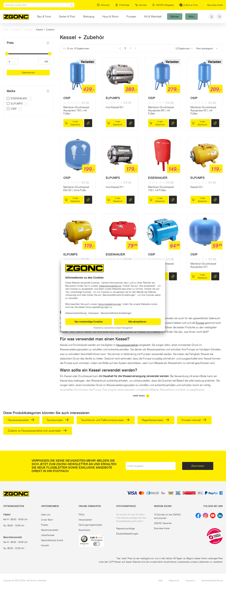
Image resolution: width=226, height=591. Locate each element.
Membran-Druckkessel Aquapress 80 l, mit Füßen (161, 110)
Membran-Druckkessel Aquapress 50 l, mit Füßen (203, 110)
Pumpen (131, 16)
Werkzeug (88, 16)
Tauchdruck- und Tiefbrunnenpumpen (103, 420)
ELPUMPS (113, 98)
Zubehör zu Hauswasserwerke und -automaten (35, 430)
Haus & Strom (110, 16)
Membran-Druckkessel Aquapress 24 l (203, 265)
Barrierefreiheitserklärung (212, 580)
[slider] (6, 53)
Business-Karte (215, 5)
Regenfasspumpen (153, 420)
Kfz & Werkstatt (152, 16)
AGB (160, 580)
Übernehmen (28, 72)
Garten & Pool (67, 16)
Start (5, 29)
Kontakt (45, 545)
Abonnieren (197, 465)
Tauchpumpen (55, 420)
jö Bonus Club (190, 5)
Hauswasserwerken (127, 345)
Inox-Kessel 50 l (114, 107)
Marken (174, 16)
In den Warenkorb (75, 123)
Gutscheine (84, 530)
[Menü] (102, 536)
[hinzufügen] (88, 123)
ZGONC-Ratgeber (165, 5)
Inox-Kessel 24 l (114, 187)
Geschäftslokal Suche (52, 540)
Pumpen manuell (191, 420)
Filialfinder (124, 5)
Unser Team (47, 519)
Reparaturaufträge (125, 528)
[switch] (96, 544)
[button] (28, 42)
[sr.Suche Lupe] (71, 5)
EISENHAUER (157, 178)
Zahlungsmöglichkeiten (90, 524)
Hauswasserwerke (18, 420)
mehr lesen (139, 395)
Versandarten (85, 519)
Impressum (190, 580)
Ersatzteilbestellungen (127, 533)
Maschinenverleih (49, 530)
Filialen (44, 524)
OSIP (66, 98)
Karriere (142, 5)
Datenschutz (174, 580)
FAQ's (82, 514)
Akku (191, 16)
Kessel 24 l (196, 187)
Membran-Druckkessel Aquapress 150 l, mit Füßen (76, 110)
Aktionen (105, 5)
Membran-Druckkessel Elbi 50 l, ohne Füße (76, 188)
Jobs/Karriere (47, 535)
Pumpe (200, 322)
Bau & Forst (44, 16)
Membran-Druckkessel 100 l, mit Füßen (161, 188)
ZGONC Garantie (162, 523)
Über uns (45, 514)
